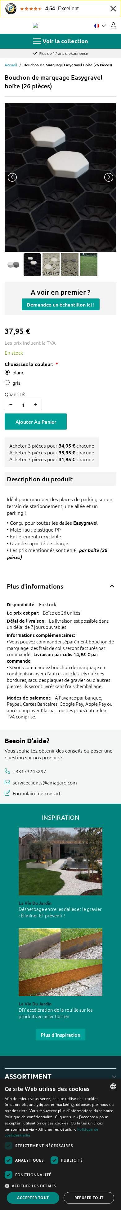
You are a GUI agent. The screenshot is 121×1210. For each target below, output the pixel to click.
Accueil (11, 64)
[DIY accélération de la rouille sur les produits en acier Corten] (60, 962)
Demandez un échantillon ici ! (61, 304)
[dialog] (60, 1144)
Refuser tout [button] (89, 1197)
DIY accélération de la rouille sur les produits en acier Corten (55, 1012)
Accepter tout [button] (33, 1197)
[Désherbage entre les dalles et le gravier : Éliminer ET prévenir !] (60, 861)
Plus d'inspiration (60, 1034)
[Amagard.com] (35, 25)
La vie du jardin (35, 903)
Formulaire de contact (37, 793)
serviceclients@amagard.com (45, 782)
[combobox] (113, 1086)
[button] (60, 1186)
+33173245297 (29, 771)
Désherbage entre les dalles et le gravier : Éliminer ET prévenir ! (60, 912)
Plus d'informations (35, 586)
